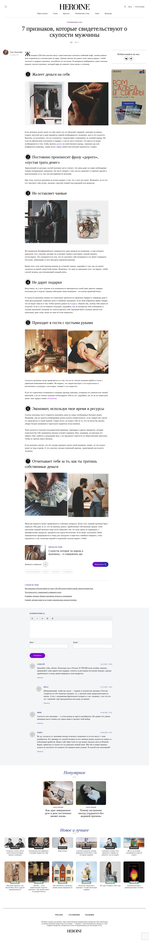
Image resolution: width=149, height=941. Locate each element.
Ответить (40, 677)
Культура (108, 13)
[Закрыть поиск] (144, 4)
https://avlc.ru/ (72, 742)
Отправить (37, 655)
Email (76, 642)
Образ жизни (42, 13)
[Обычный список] (47, 618)
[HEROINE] (74, 7)
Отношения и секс (82, 13)
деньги (59, 143)
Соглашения (74, 915)
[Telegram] (131, 59)
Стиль (55, 13)
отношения (52, 398)
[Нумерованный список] (52, 618)
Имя (32, 642)
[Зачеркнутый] (42, 618)
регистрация (139, 7)
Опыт (97, 13)
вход (130, 7)
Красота (66, 13)
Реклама (59, 915)
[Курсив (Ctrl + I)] (37, 618)
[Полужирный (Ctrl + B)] (32, 618)
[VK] (126, 59)
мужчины (55, 572)
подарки (73, 303)
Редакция (89, 915)
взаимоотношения (33, 572)
